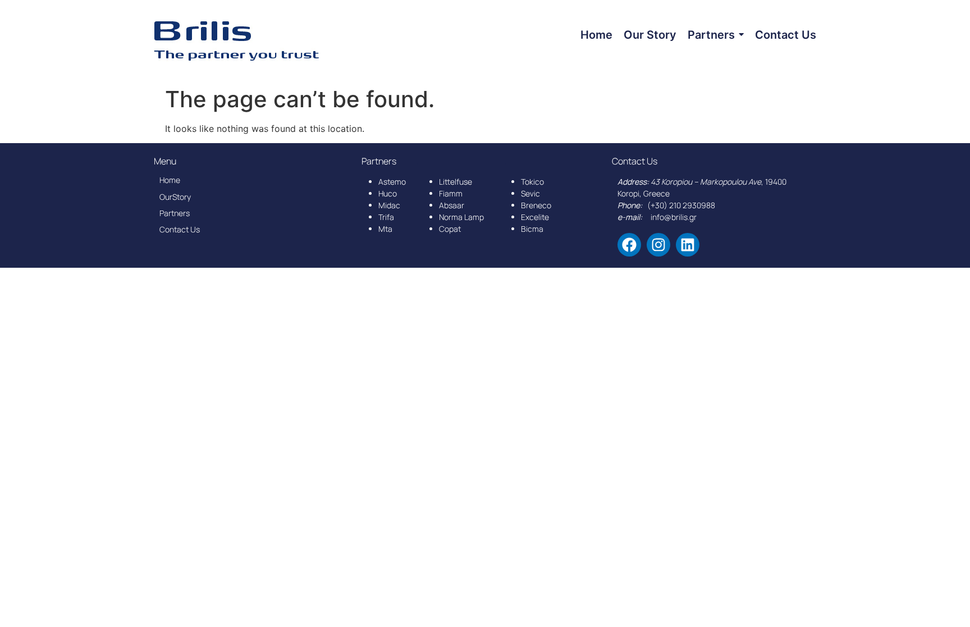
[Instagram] (658, 245)
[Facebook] (629, 245)
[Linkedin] (687, 245)
